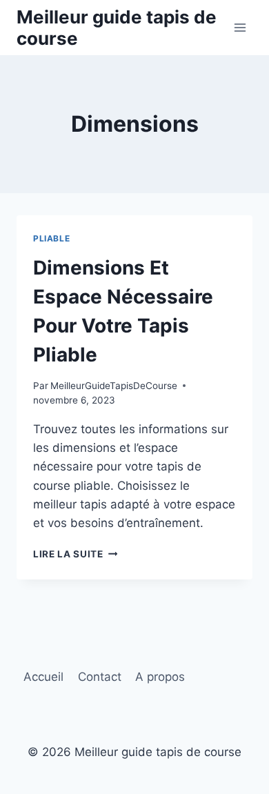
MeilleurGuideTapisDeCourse (113, 385)
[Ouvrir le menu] (239, 27)
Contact (99, 677)
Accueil (43, 677)
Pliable (51, 238)
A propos (160, 677)
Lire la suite (75, 553)
